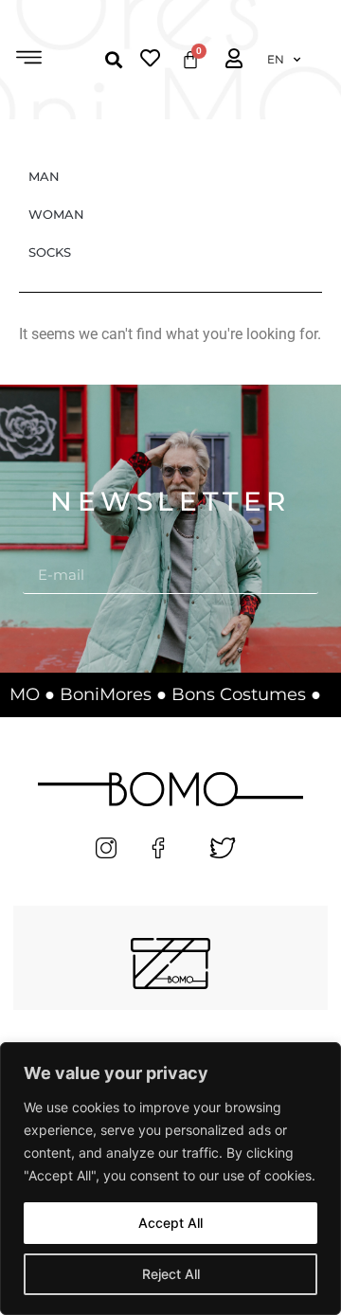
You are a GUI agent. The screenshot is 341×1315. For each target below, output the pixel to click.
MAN (44, 176)
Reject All (171, 1274)
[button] (28, 59)
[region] (170, 1178)
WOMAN (56, 214)
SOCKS (49, 252)
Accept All (170, 1223)
